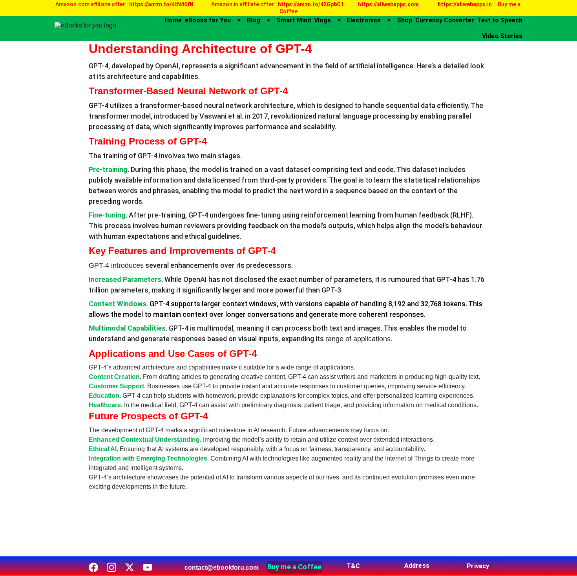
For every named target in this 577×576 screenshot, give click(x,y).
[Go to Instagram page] (111, 567)
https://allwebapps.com (388, 4)
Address (416, 565)
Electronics (364, 20)
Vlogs (322, 20)
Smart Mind (293, 20)
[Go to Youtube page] (147, 567)
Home (173, 20)
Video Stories (502, 36)
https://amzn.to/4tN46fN (161, 4)
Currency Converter (444, 20)
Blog (253, 20)
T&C (353, 566)
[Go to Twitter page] (129, 567)
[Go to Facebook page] (93, 567)
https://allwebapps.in (465, 4)
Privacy (478, 566)
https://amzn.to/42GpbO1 (311, 4)
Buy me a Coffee (294, 567)
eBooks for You (208, 20)
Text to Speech (499, 20)
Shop (404, 20)
